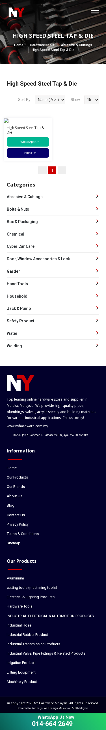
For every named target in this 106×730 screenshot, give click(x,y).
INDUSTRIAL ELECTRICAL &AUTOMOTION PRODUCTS (50, 616)
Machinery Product (22, 682)
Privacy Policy (18, 524)
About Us (14, 496)
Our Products (17, 477)
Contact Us (16, 515)
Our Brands (16, 486)
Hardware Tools (42, 45)
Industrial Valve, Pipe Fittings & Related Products (46, 653)
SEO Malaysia (80, 708)
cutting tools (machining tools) (32, 587)
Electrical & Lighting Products (31, 597)
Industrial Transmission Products (33, 644)
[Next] (62, 170)
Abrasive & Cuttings (76, 45)
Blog (10, 505)
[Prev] (42, 170)
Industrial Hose (19, 625)
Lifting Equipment (21, 672)
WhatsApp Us (29, 141)
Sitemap (13, 543)
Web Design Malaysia (57, 708)
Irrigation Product (21, 663)
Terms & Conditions (23, 534)
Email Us (29, 153)
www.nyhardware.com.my (27, 426)
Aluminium (15, 578)
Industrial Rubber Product (27, 634)
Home (18, 45)
